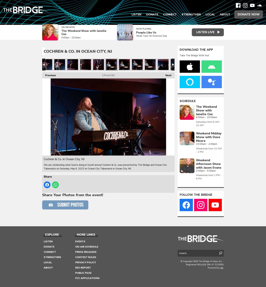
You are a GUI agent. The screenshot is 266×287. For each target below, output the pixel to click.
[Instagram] (245, 5)
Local (210, 14)
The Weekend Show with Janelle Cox (83, 32)
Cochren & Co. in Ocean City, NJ (46, 64)
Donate (152, 14)
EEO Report (83, 267)
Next (166, 75)
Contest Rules (85, 257)
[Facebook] (238, 5)
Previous (49, 75)
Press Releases (86, 252)
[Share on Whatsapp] (55, 184)
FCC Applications (87, 278)
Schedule (188, 101)
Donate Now (249, 14)
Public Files (83, 273)
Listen (136, 14)
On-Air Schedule (86, 246)
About (225, 14)
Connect (170, 14)
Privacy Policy (85, 262)
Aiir (221, 267)
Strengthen (191, 14)
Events (80, 241)
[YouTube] (252, 5)
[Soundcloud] (259, 5)
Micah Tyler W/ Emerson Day (151, 36)
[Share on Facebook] (47, 184)
